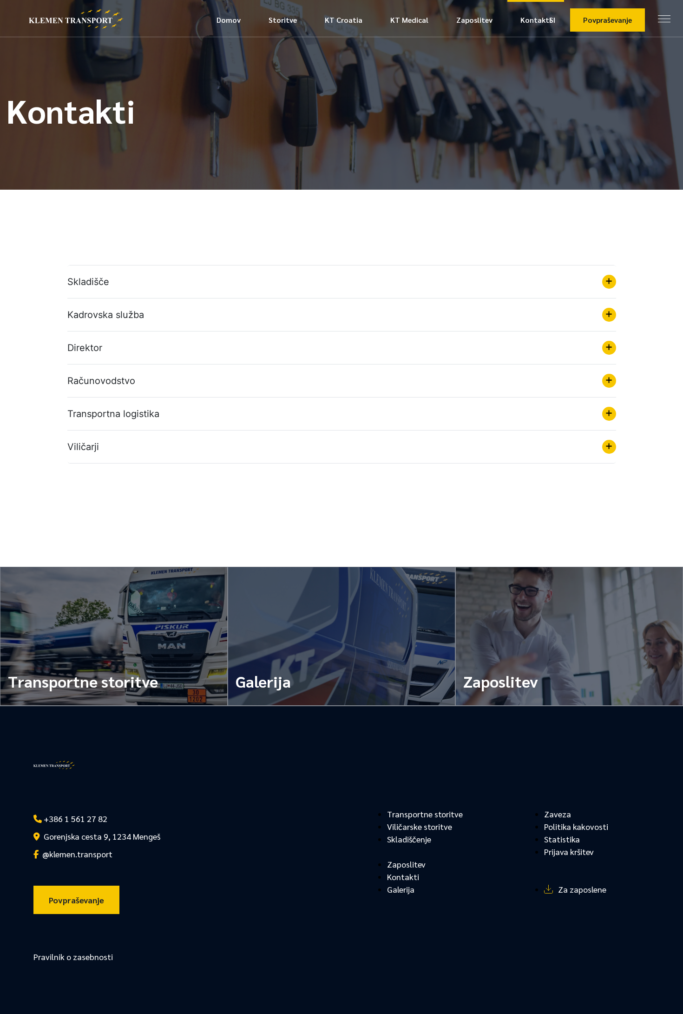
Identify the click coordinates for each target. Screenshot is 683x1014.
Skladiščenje (409, 839)
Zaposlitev (474, 20)
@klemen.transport (75, 853)
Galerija (400, 889)
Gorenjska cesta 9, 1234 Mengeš (100, 836)
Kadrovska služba (105, 314)
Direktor (84, 347)
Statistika (562, 839)
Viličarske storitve (419, 826)
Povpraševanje (607, 20)
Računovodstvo (101, 380)
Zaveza (557, 814)
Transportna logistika (113, 413)
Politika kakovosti (576, 826)
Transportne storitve (425, 814)
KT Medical (409, 20)
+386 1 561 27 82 (74, 818)
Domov (229, 20)
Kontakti (535, 20)
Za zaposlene (582, 889)
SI (552, 20)
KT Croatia (343, 20)
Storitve (283, 20)
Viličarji (83, 446)
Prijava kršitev (569, 851)
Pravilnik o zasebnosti (73, 956)
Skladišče (88, 281)
